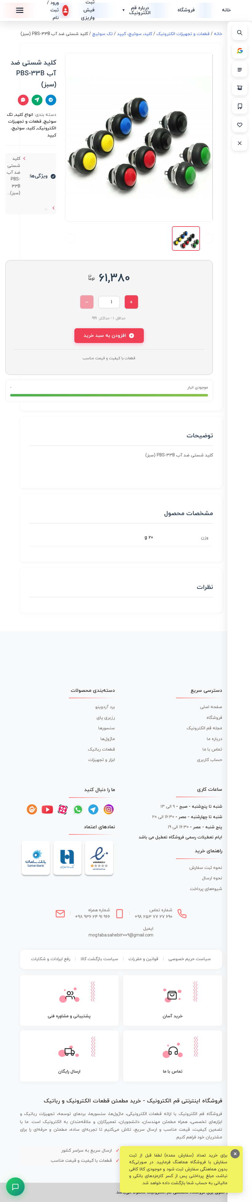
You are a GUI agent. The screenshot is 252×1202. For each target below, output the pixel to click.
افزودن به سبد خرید (105, 335)
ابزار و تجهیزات (101, 760)
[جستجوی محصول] (239, 32)
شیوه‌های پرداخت (206, 889)
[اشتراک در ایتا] (37, 100)
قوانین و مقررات (143, 959)
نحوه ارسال (212, 878)
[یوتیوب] (47, 809)
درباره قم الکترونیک (136, 10)
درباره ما (214, 739)
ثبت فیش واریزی (88, 10)
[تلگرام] (93, 809)
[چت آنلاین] (23, 100)
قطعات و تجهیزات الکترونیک (183, 34)
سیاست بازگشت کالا (99, 959)
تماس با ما (212, 749)
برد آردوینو (105, 707)
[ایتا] (32, 809)
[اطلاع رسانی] (239, 106)
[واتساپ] (78, 809)
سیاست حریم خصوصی (189, 959)
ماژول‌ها (107, 739)
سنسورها (106, 728)
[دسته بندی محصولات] (239, 69)
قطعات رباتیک (101, 749)
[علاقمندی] (239, 124)
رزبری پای (105, 718)
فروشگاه (186, 10)
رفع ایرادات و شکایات (50, 959)
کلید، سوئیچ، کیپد (134, 34)
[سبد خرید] (239, 87)
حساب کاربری (209, 760)
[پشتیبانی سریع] (15, 1186)
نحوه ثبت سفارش (205, 868)
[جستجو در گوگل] (239, 50)
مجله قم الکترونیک (204, 728)
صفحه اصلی (211, 707)
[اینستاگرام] (109, 809)
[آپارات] (63, 809)
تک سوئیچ (102, 34)
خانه (226, 10)
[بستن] (239, 143)
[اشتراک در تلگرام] (50, 100)
